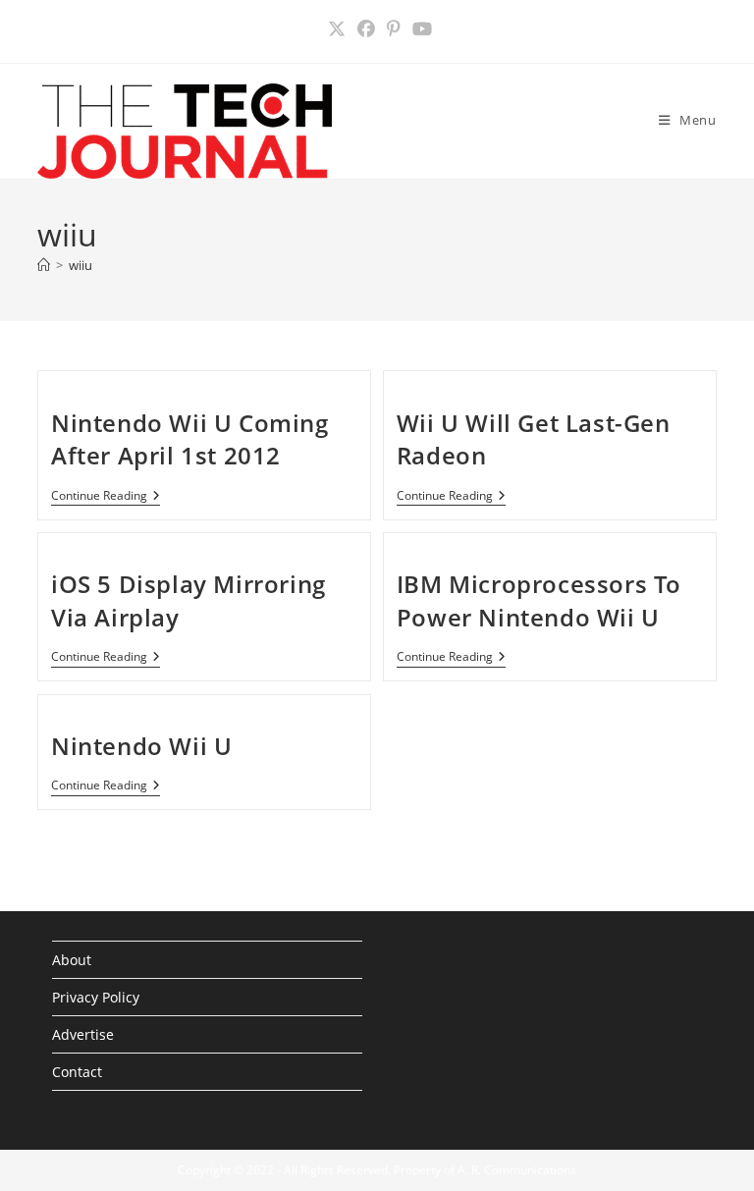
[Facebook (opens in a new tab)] (366, 29)
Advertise (83, 1034)
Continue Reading (105, 497)
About (71, 959)
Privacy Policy (95, 997)
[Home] (43, 265)
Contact (77, 1071)
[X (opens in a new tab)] (336, 29)
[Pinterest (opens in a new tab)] (393, 29)
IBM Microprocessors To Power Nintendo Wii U (539, 600)
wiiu (80, 265)
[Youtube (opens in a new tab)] (419, 29)
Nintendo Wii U (141, 746)
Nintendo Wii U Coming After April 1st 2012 (190, 439)
